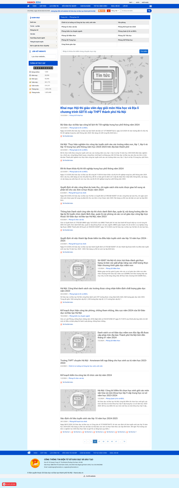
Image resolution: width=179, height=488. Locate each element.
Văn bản (32, 34)
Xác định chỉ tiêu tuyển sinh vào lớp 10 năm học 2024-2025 (89, 418)
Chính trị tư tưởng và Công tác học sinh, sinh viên (79, 22)
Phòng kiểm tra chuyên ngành (72, 31)
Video (34, 6)
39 (108, 441)
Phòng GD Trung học (69, 40)
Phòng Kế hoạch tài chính (127, 27)
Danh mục (33, 22)
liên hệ (125, 6)
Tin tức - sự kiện (35, 26)
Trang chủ (64, 17)
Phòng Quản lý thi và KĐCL (127, 31)
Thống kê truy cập (37, 63)
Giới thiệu (43, 6)
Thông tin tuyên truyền (36, 42)
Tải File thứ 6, (121, 432)
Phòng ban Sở (34, 30)
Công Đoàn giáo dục (69, 44)
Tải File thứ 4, (99, 432)
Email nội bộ (115, 6)
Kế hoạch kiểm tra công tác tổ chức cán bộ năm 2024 (86, 375)
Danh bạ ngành (85, 6)
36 (95, 441)
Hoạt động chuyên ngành (37, 38)
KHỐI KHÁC (145, 2)
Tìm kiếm (143, 51)
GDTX (137, 2)
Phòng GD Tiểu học (125, 36)
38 (103, 441)
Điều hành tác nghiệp (69, 6)
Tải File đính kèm (67, 136)
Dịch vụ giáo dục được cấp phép (39, 45)
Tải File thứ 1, (66, 432)
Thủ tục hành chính (100, 6)
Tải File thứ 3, (88, 432)
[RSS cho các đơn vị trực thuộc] (101, 10)
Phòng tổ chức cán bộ (69, 27)
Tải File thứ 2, (77, 432)
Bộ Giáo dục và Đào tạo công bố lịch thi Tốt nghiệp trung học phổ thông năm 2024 (100, 124)
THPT (131, 2)
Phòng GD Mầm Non (69, 36)
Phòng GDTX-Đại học (125, 40)
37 (99, 441)
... (120, 441)
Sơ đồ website (91, 476)
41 (116, 441)
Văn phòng (122, 22)
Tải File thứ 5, (110, 432)
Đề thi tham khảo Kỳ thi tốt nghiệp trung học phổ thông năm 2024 (92, 168)
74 (124, 441)
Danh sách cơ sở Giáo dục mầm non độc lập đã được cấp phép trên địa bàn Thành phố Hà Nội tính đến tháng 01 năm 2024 (123, 335)
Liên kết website (39, 51)
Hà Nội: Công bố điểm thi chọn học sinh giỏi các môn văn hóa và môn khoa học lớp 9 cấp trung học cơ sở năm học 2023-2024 (123, 393)
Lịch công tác (54, 6)
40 (112, 441)
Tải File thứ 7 (132, 432)
